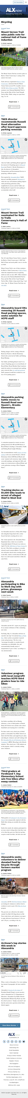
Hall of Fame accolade (12, 88)
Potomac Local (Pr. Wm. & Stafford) (14, 1079)
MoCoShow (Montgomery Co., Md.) (14, 1074)
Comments (15, 661)
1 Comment (15, 759)
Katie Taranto (7, 595)
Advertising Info (14, 1047)
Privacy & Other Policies (14, 1055)
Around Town (5, 28)
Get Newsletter (18, 2)
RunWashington (14, 1082)
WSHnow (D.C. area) (14, 1085)
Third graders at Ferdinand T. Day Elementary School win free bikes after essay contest (12, 776)
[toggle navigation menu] (26, 2)
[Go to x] (4, 1041)
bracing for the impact (15, 990)
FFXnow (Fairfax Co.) (14, 1072)
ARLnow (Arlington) (14, 1066)
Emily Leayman (7, 43)
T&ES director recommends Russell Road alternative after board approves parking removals (13, 124)
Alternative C (21, 179)
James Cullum (7, 411)
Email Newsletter (14, 1050)
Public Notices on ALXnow (14, 1058)
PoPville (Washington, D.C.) (14, 1077)
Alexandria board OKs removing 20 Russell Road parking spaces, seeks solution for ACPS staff (14, 313)
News (3, 115)
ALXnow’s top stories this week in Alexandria (13, 946)
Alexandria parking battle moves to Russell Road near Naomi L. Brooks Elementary (12, 402)
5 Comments (15, 200)
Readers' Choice (14, 1061)
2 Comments (15, 295)
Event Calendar (14, 1053)
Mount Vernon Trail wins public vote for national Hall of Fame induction (13, 36)
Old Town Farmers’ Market (19, 902)
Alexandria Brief (15, 177)
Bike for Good (22, 906)
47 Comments (15, 478)
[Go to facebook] (8, 1041)
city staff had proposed (18, 370)
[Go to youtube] (16, 1041)
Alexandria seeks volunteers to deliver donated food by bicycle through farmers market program (13, 863)
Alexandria (4, 902)
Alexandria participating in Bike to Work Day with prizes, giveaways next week (13, 586)
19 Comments (15, 385)
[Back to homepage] (4, 2)
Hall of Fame (22, 270)
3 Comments (15, 107)
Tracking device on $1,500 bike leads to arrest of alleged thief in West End (13, 494)
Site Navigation (14, 1063)
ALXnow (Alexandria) (14, 1069)
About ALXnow (14, 1045)
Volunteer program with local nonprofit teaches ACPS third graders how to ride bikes (13, 678)
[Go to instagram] (12, 1041)
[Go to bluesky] (23, 1041)
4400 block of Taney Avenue (17, 546)
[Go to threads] (20, 1041)
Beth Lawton (7, 226)
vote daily (3, 285)
